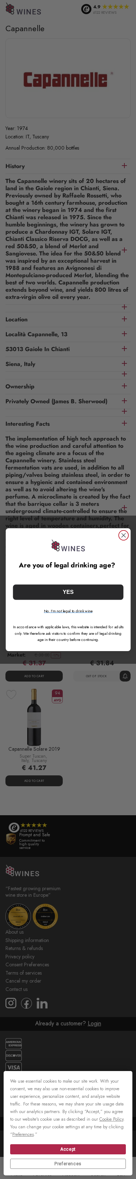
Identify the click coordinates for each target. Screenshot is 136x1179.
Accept (68, 1149)
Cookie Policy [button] (111, 1119)
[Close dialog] (123, 535)
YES (68, 592)
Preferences (68, 1163)
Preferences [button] (23, 1134)
